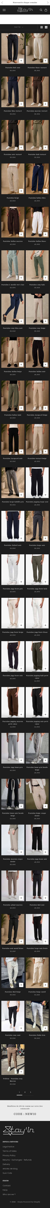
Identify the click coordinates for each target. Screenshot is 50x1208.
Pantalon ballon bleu (37, 198)
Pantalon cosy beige (37, 328)
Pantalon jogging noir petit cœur (37, 723)
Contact (7, 1185)
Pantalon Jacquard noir (13, 458)
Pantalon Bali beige (13, 992)
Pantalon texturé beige (37, 458)
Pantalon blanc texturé (37, 68)
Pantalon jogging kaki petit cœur (37, 677)
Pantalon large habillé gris (13, 502)
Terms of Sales (10, 1151)
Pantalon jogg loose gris (13, 767)
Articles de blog (10, 1168)
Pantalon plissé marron (13, 905)
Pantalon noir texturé (13, 154)
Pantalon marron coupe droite (13, 860)
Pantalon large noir (37, 545)
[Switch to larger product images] (41, 27)
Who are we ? (9, 1194)
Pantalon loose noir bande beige (13, 814)
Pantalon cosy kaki (37, 285)
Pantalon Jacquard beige (37, 415)
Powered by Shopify (31, 1202)
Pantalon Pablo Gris (37, 1035)
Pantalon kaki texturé (37, 154)
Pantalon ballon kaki (12, 415)
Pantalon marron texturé (37, 111)
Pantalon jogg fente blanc (37, 632)
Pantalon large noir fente (37, 948)
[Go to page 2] (30, 1092)
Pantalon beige (13, 198)
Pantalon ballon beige (13, 371)
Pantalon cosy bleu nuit (13, 328)
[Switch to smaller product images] (46, 27)
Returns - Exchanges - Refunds (17, 1160)
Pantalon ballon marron (13, 241)
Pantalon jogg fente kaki (37, 589)
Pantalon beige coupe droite (37, 814)
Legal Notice (8, 1146)
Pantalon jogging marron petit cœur (13, 723)
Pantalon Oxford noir (13, 545)
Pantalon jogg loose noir (37, 859)
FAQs (5, 1190)
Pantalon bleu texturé (13, 111)
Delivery (6, 1164)
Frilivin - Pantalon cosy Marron (13, 1080)
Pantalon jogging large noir (37, 502)
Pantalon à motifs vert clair (12, 285)
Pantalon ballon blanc (37, 241)
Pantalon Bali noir (12, 68)
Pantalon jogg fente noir (13, 675)
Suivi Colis (7, 1173)
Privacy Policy (9, 1155)
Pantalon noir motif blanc (12, 948)
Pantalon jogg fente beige (12, 632)
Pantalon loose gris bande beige (37, 768)
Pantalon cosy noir (13, 1035)
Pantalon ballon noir (37, 371)
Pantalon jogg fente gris (13, 589)
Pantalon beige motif (37, 992)
